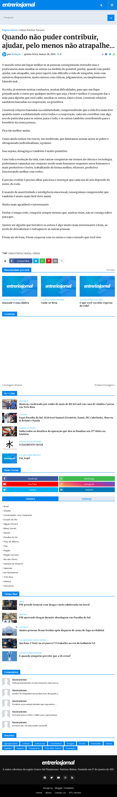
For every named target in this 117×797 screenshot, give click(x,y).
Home (39, 792)
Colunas (36, 253)
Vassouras (9, 585)
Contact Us (60, 792)
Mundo (7, 532)
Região (7, 550)
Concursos (40, 743)
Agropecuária (10, 743)
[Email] (55, 260)
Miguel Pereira (11, 523)
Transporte (34, 748)
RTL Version (75, 792)
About (48, 792)
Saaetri (20, 748)
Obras (109, 743)
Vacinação (70, 748)
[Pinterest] (49, 260)
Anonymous (19, 679)
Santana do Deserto (13, 563)
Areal (6, 506)
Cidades (30, 498)
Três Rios (8, 576)
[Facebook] (106, 54)
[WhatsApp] (114, 54)
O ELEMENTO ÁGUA (31, 444)
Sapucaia (8, 568)
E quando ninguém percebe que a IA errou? (45, 656)
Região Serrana (11, 554)
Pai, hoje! (24, 458)
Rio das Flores (11, 559)
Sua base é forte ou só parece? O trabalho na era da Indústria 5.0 (57, 643)
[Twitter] (110, 54)
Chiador (7, 510)
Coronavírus (56, 743)
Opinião (8, 748)
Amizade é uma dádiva (15, 302)
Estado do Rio (10, 519)
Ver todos (110, 270)
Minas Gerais (10, 528)
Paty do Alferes (11, 541)
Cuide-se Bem (49, 302)
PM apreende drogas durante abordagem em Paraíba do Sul (55, 617)
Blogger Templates (64, 787)
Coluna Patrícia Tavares (32, 30)
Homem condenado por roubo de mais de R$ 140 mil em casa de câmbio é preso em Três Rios (66, 405)
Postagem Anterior (13, 385)
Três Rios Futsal (53, 748)
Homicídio (96, 743)
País (6, 546)
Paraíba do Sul (10, 537)
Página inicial (9, 30)
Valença (7, 581)
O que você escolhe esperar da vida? (96, 304)
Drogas (70, 743)
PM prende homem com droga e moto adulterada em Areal (54, 604)
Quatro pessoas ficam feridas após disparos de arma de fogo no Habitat (61, 630)
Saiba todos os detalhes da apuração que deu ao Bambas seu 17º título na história (62, 433)
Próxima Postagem (103, 385)
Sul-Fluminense (11, 572)
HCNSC (82, 743)
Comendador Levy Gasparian (18, 515)
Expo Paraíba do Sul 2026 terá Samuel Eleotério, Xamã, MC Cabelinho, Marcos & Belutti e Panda (66, 419)
